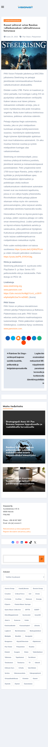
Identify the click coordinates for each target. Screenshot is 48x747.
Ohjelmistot (37, 641)
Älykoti (17, 684)
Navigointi (28, 636)
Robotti (7, 652)
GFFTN (27, 610)
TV (30, 663)
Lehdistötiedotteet (12, 21)
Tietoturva (20, 663)
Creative (8, 594)
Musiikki (18, 636)
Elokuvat (29, 599)
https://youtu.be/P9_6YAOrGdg (18, 257)
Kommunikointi (10, 625)
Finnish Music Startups (23, 604)
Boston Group (38, 588)
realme (31, 647)
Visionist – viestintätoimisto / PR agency (24, 715)
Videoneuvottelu (19, 673)
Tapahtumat (20, 657)
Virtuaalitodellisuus (11, 678)
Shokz (26, 652)
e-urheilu (8, 599)
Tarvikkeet (32, 657)
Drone (37, 594)
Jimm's (7, 620)
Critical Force (19, 594)
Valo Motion (32, 668)
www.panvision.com (13, 290)
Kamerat (17, 620)
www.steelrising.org (13, 286)
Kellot (27, 620)
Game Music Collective (13, 610)
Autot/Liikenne (24, 588)
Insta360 (38, 615)
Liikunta (37, 625)
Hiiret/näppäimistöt (11, 615)
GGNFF (36, 610)
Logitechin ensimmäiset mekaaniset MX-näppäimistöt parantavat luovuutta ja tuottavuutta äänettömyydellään (35, 366)
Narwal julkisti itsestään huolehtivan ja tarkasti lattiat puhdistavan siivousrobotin (22, 481)
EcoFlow (18, 599)
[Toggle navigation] (2, 7)
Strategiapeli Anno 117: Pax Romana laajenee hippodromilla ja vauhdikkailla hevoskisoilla (24, 424)
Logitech (8, 631)
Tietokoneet (9, 663)
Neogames (8, 641)
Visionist (25, 678)
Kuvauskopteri (25, 625)
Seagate (17, 652)
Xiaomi (35, 678)
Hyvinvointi (26, 615)
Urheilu (21, 668)
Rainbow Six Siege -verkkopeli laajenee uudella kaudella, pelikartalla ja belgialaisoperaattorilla (17, 360)
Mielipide (8, 636)
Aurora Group (9, 588)
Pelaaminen (36, 37)
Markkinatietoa (20, 631)
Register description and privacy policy (17, 532)
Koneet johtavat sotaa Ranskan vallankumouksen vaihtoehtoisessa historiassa (22, 28)
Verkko (7, 673)
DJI (30, 594)
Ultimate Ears (9, 668)
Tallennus (8, 657)
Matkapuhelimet (35, 631)
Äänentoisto (28, 684)
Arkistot (6, 572)
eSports (7, 604)
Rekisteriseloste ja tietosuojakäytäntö (16, 529)
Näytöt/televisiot (22, 641)
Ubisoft (37, 663)
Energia (39, 599)
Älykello (7, 684)
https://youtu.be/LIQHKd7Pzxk (29, 249)
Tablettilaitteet (38, 652)
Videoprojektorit (35, 673)
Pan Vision (27, 37)
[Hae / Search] (41, 559)
